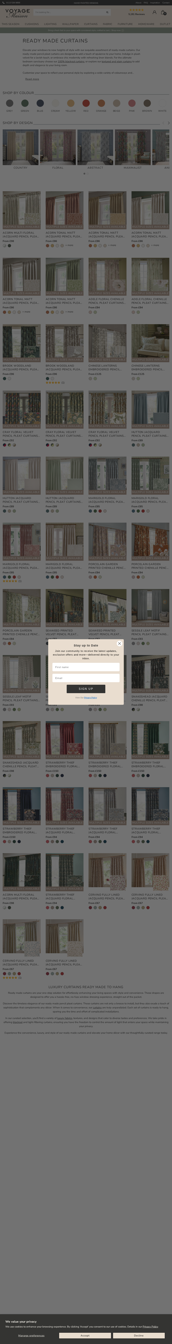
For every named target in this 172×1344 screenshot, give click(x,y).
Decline (139, 1335)
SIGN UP (86, 688)
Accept (85, 1335)
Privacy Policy (150, 1326)
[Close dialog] (119, 643)
